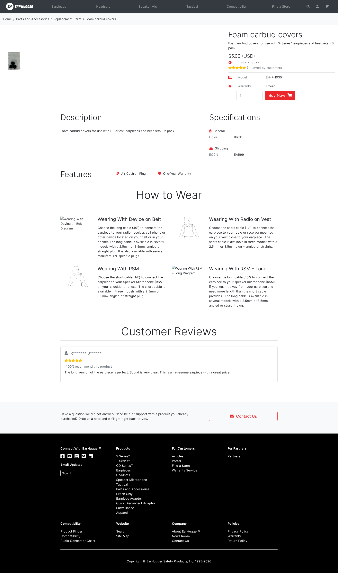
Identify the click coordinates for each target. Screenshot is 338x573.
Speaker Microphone (131, 480)
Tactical (192, 6)
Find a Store (281, 6)
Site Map (122, 536)
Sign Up (67, 473)
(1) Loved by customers (264, 68)
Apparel (122, 513)
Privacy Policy (238, 531)
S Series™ (123, 456)
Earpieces (58, 6)
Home (7, 19)
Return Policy (237, 541)
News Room (181, 536)
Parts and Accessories (32, 19)
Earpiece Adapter (129, 498)
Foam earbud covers (101, 19)
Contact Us (245, 416)
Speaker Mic (147, 6)
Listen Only (124, 494)
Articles (177, 456)
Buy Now (278, 95)
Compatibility (237, 6)
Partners (234, 456)
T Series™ (123, 461)
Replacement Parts (67, 19)
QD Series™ (124, 466)
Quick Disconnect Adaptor (135, 503)
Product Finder (71, 531)
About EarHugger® (186, 531)
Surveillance (125, 508)
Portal (176, 461)
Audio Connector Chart (77, 541)
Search (121, 531)
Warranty (234, 536)
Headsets (103, 6)
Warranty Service (184, 470)
